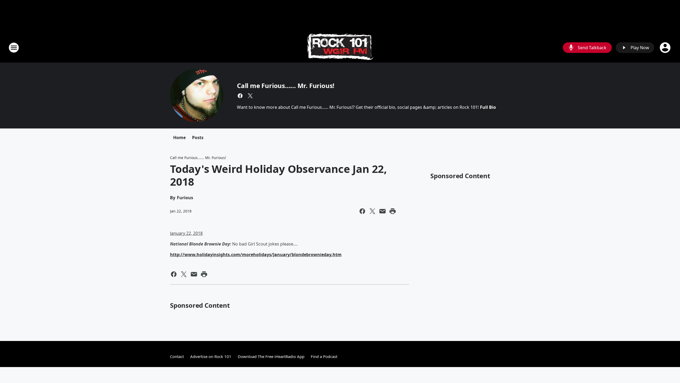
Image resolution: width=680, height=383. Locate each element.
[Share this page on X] (372, 211)
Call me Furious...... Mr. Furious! (285, 85)
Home (179, 137)
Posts (197, 137)
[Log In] (666, 47)
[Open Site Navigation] (13, 47)
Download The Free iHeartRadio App (271, 356)
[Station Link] (340, 47)
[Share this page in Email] (382, 211)
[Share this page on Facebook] (362, 211)
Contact (177, 356)
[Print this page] (392, 211)
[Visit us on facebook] (240, 96)
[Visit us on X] (250, 96)
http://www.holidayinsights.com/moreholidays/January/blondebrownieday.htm (256, 254)
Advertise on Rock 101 (210, 356)
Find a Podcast (324, 356)
